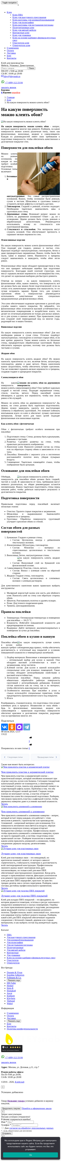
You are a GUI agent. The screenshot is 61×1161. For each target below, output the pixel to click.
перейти (16, 92)
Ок (30, 1155)
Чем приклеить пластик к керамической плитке (27, 772)
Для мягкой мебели (16, 950)
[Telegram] (26, 727)
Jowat (9, 993)
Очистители (13, 960)
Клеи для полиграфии (23, 22)
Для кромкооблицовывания (20, 940)
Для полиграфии (15, 942)
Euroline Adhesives (15, 975)
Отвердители (13, 963)
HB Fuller (11, 983)
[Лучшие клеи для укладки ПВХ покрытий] (23, 891)
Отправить (6, 1133)
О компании (13, 48)
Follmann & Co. (14, 977)
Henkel (10, 985)
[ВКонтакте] (4, 727)
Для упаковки (13, 955)
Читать (4, 804)
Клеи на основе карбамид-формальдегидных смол (31, 958)
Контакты (11, 58)
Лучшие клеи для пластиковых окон (21, 853)
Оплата (10, 50)
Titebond (11, 1001)
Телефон (6, 1125)
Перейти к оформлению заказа (36, 1108)
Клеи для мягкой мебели (24, 30)
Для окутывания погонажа (20, 945)
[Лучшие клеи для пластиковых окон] (19, 848)
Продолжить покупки (11, 1108)
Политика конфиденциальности (22, 1029)
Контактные (13, 952)
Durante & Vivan (14, 972)
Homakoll (11, 991)
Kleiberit (11, 996)
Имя (4, 1122)
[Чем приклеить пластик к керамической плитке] (25, 767)
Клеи (9, 12)
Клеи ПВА (17, 15)
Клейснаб (19, 1082)
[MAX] (19, 727)
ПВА (9, 935)
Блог (9, 55)
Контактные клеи (20, 32)
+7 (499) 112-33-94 (14, 82)
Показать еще (14, 980)
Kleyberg (11, 998)
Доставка (11, 53)
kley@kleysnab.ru (12, 76)
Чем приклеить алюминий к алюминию (23, 811)
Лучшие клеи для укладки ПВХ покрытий (24, 895)
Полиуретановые (15, 947)
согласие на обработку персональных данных (31, 1128)
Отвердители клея (21, 45)
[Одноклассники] (12, 727)
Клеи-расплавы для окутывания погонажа (32, 25)
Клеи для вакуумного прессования (29, 17)
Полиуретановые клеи (23, 27)
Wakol (10, 1003)
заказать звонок (8, 87)
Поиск (31, 68)
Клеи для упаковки (21, 35)
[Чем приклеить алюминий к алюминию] (21, 806)
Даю (28, 1128)
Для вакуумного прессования (21, 937)
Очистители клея (20, 43)
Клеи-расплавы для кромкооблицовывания (33, 20)
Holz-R (10, 988)
